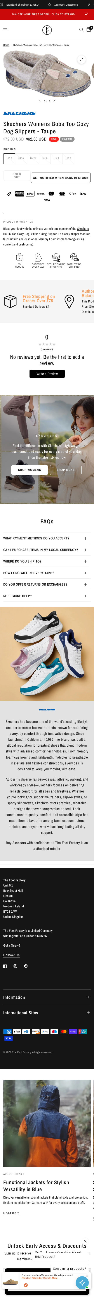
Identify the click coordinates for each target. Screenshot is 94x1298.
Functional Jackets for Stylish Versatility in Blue (36, 1186)
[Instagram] (18, 966)
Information (14, 997)
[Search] (81, 30)
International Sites (20, 1013)
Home (6, 45)
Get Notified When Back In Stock (60, 178)
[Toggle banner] (86, 14)
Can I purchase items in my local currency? (40, 549)
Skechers (83, 228)
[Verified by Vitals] (26, 1285)
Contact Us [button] (11, 955)
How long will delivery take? (28, 572)
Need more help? (17, 595)
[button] (29, 470)
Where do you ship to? (22, 561)
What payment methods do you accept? (36, 538)
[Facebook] (8, 966)
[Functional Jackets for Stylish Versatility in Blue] (47, 1123)
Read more (11, 1213)
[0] (88, 30)
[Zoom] (81, 59)
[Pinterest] (29, 966)
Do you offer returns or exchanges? (35, 584)
